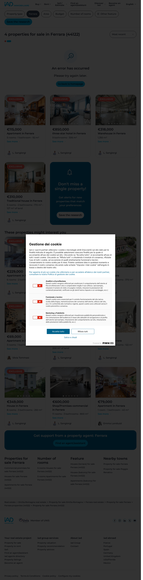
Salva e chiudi (70, 337)
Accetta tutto (58, 331)
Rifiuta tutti (83, 331)
